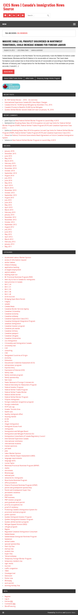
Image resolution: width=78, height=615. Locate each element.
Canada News (9, 306)
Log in (7, 599)
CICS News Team (23, 50)
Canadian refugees (11, 336)
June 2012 (8, 232)
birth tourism (10, 297)
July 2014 (8, 178)
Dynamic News (70, 612)
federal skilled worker (13, 395)
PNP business (10, 497)
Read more (8, 72)
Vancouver (8, 576)
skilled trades (29, 78)
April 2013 (8, 207)
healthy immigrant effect (14, 414)
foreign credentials (12, 404)
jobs (6, 451)
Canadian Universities (13, 338)
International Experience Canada (16, 439)
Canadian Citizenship (12, 311)
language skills (10, 461)
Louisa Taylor (10, 463)
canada (7, 304)
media (7, 468)
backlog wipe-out (11, 275)
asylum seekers (10, 272)
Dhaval (7, 135)
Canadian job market (12, 328)
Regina (7, 529)
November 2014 (10, 168)
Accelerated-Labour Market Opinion (18, 257)
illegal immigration (12, 424)
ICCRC (7, 419)
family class (9, 373)
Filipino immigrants (12, 399)
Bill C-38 (8, 292)
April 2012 (8, 237)
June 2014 (8, 180)
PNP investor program (13, 500)
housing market (10, 417)
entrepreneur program (13, 365)
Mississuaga (9, 473)
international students (13, 444)
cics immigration (11, 341)
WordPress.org (10, 606)
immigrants (9, 429)
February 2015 (10, 163)
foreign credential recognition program (19, 402)
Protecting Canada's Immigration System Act (21, 510)
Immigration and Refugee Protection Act (19, 434)
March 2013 (9, 210)
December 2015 (10, 154)
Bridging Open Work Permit (15, 299)
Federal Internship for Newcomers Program (21, 385)
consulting (8, 351)
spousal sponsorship (12, 544)
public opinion (10, 515)
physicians (8, 495)
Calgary (7, 302)
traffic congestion (11, 568)
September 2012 (11, 225)
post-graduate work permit (15, 502)
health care (9, 412)
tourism (8, 566)
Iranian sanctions (11, 446)
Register (8, 596)
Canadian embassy (11, 316)
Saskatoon (8, 539)
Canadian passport (11, 333)
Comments (10, 604)
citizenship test (10, 346)
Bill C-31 (8, 287)
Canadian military (11, 331)
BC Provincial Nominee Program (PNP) (19, 277)
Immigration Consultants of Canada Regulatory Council (25, 436)
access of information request (15, 260)
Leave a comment (37, 50)
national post (9, 475)
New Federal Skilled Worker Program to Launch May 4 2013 (37, 121)
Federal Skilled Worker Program (16, 397)
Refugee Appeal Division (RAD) (16, 524)
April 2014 (8, 185)
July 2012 (8, 229)
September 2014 (11, 173)
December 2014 (10, 166)
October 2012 (10, 222)
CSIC (6, 353)
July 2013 (8, 200)
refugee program (11, 527)
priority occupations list (13, 505)
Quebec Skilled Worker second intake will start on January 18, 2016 (29, 110)
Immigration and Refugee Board (16, 431)
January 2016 (9, 151)
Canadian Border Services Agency (17, 309)
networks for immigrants (14, 478)
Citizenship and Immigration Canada (18, 343)
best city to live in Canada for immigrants (20, 280)
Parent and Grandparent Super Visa (17, 490)
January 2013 (9, 215)
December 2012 (10, 217)
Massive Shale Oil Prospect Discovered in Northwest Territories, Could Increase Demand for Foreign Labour (34, 43)
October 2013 (10, 193)
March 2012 (9, 239)
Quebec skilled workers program (17, 522)
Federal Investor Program (14, 387)
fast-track (8, 380)
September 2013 (11, 195)
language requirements (13, 458)
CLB (6, 348)
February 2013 (10, 212)
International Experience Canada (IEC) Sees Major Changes (26, 102)
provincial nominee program (15, 512)
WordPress (59, 612)
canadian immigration (13, 324)
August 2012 (9, 227)
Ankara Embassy (11, 265)
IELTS (7, 422)
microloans (9, 470)
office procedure (11, 483)
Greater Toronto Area (12, 409)
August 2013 (9, 198)
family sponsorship (12, 377)
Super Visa (8, 554)
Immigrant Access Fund (13, 426)
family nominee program (14, 375)
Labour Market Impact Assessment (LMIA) (20, 456)
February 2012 (10, 242)
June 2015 (8, 156)
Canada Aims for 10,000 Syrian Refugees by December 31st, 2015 (28, 105)
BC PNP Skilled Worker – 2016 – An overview (21, 100)
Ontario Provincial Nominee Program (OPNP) (21, 485)
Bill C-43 (8, 294)
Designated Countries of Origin (16, 355)
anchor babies (10, 262)
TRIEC (7, 571)
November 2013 (10, 190)
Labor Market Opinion (13, 453)
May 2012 (8, 234)
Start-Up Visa (9, 546)
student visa (9, 551)
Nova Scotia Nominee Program (16, 480)
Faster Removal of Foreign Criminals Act (19, 382)
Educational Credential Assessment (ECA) (20, 363)
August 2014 (9, 176)
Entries (9, 601)
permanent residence (12, 493)
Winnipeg (8, 581)
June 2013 (8, 203)
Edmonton (8, 360)
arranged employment (13, 270)
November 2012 (10, 220)
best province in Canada (13, 282)
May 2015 (8, 158)
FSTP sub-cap (10, 407)
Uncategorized (10, 573)
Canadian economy (11, 314)
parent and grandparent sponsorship (18, 488)
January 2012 (9, 244)
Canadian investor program (15, 326)
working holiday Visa (12, 586)
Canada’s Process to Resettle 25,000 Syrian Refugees (23, 107)
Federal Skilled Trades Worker (13, 78)
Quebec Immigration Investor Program (19, 519)
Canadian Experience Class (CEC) (16, 319)
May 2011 (8, 247)
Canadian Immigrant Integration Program (20, 321)
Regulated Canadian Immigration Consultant (21, 532)
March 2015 (9, 161)
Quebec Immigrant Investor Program (18, 517)
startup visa (9, 549)
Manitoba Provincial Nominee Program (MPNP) (22, 466)
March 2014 (9, 188)
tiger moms (9, 564)
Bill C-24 (8, 284)
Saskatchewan (10, 534)
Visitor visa (9, 578)
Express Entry (10, 368)
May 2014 (8, 183)
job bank (8, 448)
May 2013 (8, 205)
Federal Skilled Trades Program (16, 390)
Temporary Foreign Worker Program (48, 78)
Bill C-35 (8, 289)
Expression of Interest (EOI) (15, 370)
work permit (9, 583)
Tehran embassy (10, 556)
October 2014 (10, 171)
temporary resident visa (13, 561)
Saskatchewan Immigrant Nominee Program (21, 537)
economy (8, 358)
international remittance (14, 441)
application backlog (12, 267)
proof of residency (11, 507)
